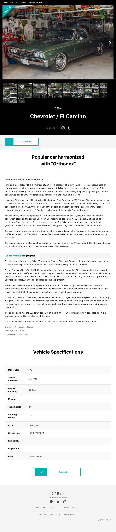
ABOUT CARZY (41, 507)
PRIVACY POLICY (69, 515)
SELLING (65, 507)
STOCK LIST (54, 507)
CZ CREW (42, 515)
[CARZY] (58, 494)
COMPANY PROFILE (54, 515)
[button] (110, 43)
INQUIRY (75, 507)
